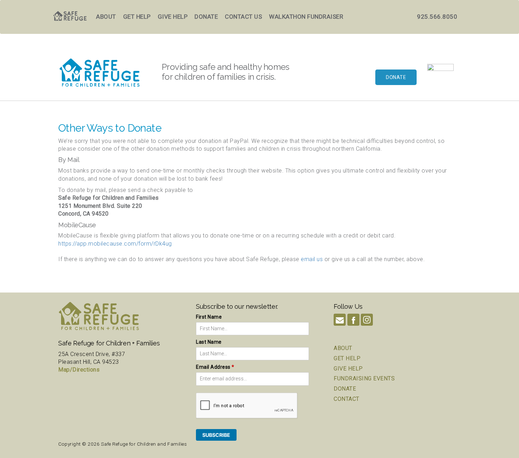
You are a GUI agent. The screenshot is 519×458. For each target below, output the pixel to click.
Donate (206, 16)
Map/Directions (79, 369)
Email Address (215, 367)
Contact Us (243, 16)
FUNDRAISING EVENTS (364, 378)
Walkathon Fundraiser (306, 16)
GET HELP (347, 358)
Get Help (137, 16)
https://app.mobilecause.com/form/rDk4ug (115, 243)
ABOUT (343, 348)
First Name (209, 317)
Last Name (209, 342)
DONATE (345, 388)
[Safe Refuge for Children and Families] (440, 77)
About (106, 16)
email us (312, 259)
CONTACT (346, 399)
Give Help (173, 16)
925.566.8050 (437, 16)
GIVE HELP (348, 368)
